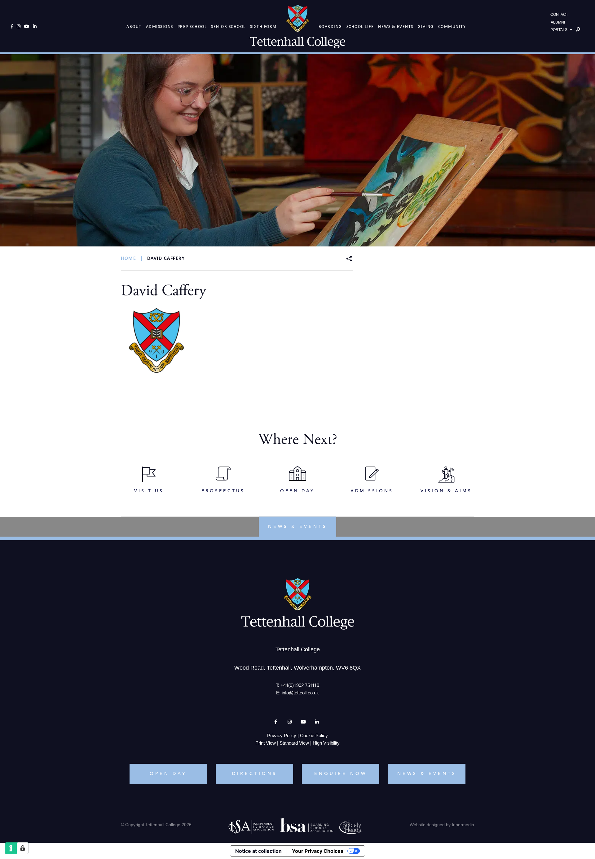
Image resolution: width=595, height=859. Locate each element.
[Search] (578, 29)
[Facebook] (12, 26)
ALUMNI (558, 22)
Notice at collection (258, 851)
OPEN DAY (168, 774)
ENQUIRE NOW (340, 774)
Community (452, 26)
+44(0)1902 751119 (299, 685)
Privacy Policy (281, 735)
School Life (360, 26)
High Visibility (326, 743)
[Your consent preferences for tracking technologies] (23, 848)
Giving (426, 26)
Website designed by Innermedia (442, 824)
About (134, 26)
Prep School (192, 26)
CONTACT (559, 14)
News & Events (395, 26)
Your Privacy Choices (317, 851)
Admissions (159, 26)
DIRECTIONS (254, 774)
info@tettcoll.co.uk (300, 692)
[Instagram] (18, 26)
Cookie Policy (314, 735)
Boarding (330, 26)
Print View (265, 743)
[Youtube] (26, 26)
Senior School (228, 26)
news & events (297, 526)
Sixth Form (263, 26)
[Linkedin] (35, 26)
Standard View (294, 743)
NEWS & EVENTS (426, 774)
